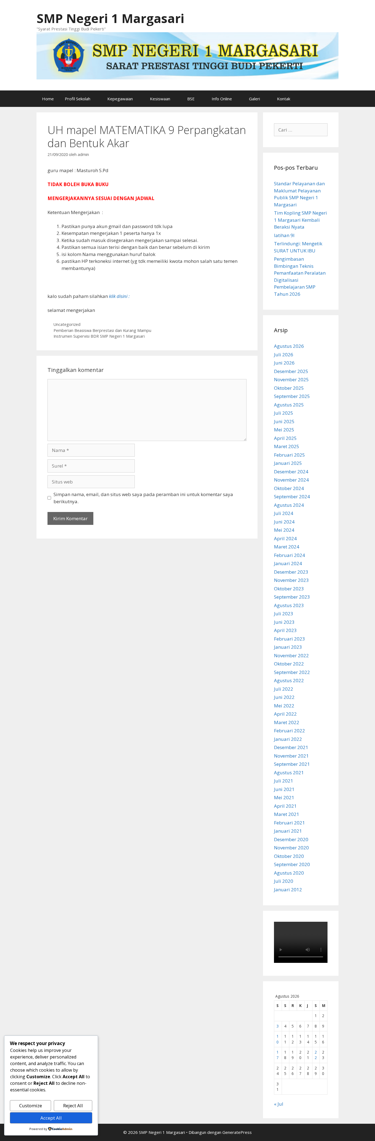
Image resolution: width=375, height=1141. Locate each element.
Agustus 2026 (289, 346)
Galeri (254, 98)
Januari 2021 (288, 831)
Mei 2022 (284, 705)
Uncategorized (67, 324)
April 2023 (285, 630)
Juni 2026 (284, 363)
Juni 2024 (284, 522)
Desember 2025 (291, 371)
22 (316, 1054)
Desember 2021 (291, 747)
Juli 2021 (283, 781)
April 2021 (285, 806)
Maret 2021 (286, 814)
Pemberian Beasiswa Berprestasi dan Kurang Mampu (102, 330)
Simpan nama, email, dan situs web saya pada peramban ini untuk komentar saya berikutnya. (143, 498)
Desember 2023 (291, 572)
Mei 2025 (284, 429)
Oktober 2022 (289, 664)
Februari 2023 (289, 639)
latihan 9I (284, 235)
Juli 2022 (283, 689)
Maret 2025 (286, 446)
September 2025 (292, 396)
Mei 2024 (284, 530)
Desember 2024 (291, 471)
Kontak (283, 98)
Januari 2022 (288, 739)
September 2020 (292, 864)
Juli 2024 (283, 513)
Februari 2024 (289, 555)
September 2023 (292, 597)
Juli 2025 (283, 413)
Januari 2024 (288, 563)
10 (277, 1039)
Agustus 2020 (289, 873)
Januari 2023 (288, 647)
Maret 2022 (286, 722)
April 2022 (285, 714)
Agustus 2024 (289, 505)
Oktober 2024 (289, 488)
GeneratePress (237, 1132)
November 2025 (291, 379)
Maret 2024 (286, 547)
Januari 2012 (288, 889)
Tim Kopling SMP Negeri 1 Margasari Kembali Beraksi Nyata (300, 220)
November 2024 (291, 480)
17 (277, 1054)
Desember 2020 (291, 839)
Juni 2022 (284, 697)
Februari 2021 (289, 823)
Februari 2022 (289, 730)
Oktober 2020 (289, 856)
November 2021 (291, 756)
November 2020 (291, 847)
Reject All (73, 1105)
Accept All (51, 1118)
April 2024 (285, 538)
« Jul (278, 1104)
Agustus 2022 (289, 680)
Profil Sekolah (77, 98)
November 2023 (291, 580)
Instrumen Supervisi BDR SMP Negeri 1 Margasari (99, 336)
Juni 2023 (284, 622)
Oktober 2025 (289, 388)
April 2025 (285, 438)
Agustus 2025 (289, 405)
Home (48, 98)
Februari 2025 (289, 455)
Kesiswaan (160, 98)
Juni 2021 (284, 789)
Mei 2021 (284, 797)
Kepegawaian (120, 98)
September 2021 (292, 764)
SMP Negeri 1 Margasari (110, 18)
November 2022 (291, 655)
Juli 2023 (283, 613)
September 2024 (292, 496)
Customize (30, 1105)
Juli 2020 (283, 881)
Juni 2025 (284, 421)
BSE (191, 98)
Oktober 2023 (289, 588)
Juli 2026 (283, 354)
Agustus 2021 (289, 772)
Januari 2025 (288, 463)
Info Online (222, 98)
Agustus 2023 (289, 605)
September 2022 (292, 672)
